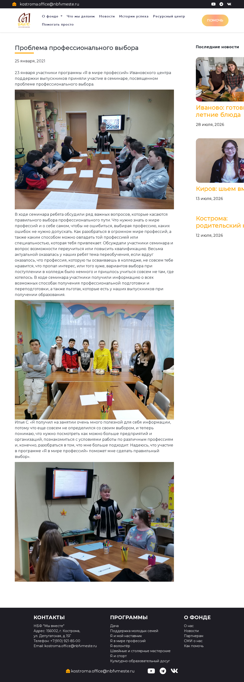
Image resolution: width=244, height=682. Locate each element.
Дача (114, 626)
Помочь (215, 20)
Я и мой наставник (126, 636)
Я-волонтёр (120, 646)
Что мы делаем (81, 16)
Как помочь (193, 646)
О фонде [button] (51, 16)
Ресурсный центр (169, 16)
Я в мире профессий (128, 641)
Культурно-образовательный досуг (140, 661)
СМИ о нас (193, 641)
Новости (107, 16)
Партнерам (193, 636)
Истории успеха (134, 16)
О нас (189, 626)
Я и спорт (118, 656)
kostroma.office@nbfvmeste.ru (49, 4)
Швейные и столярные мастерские (140, 651)
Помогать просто (58, 24)
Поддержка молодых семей (134, 631)
